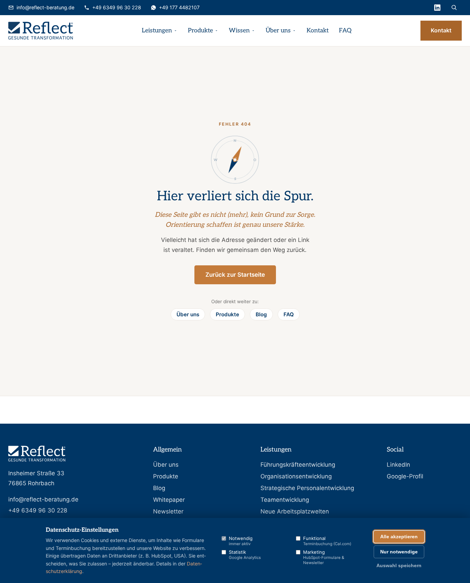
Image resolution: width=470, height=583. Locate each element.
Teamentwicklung (284, 499)
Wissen (239, 30)
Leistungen (157, 30)
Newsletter (168, 511)
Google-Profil (405, 476)
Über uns (278, 30)
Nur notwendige (399, 551)
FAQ (345, 30)
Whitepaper (169, 499)
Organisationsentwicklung (296, 476)
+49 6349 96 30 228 (116, 7)
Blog (261, 314)
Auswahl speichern (398, 565)
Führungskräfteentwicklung (297, 464)
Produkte (200, 30)
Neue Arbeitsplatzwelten (294, 511)
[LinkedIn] (437, 7)
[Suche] (454, 7)
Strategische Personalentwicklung (307, 488)
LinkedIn (398, 464)
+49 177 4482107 (179, 7)
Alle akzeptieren (399, 536)
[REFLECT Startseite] (40, 31)
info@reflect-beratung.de (45, 7)
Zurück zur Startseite (235, 274)
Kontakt (318, 30)
